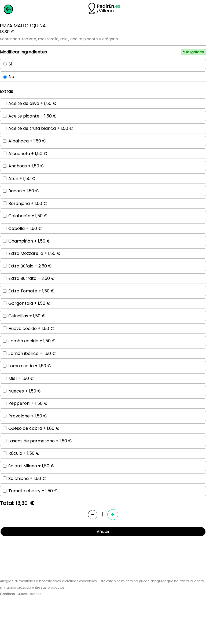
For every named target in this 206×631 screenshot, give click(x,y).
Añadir (103, 531)
